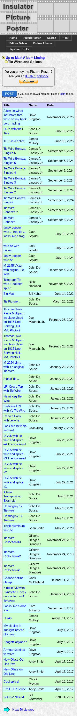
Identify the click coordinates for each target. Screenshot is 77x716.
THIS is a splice (14, 141)
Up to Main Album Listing (25, 57)
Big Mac (9, 293)
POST (9, 93)
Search (51, 37)
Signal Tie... (11, 378)
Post (65, 37)
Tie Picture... (11, 301)
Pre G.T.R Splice (14, 689)
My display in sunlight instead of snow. (13, 630)
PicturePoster (32, 37)
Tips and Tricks (19, 49)
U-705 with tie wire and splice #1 (13, 482)
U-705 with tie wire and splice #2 (13, 468)
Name (33, 105)
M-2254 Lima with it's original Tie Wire (13, 367)
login (62, 93)
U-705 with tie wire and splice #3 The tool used (14, 454)
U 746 (7, 618)
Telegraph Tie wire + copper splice (12, 284)
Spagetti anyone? (15, 642)
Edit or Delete (18, 43)
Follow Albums (43, 43)
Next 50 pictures (23, 709)
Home (13, 37)
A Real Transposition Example (12, 496)
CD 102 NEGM (13, 697)
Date (50, 105)
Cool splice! (11, 681)
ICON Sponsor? (36, 76)
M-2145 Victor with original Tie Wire (13, 270)
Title (6, 105)
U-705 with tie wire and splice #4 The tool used (14, 440)
